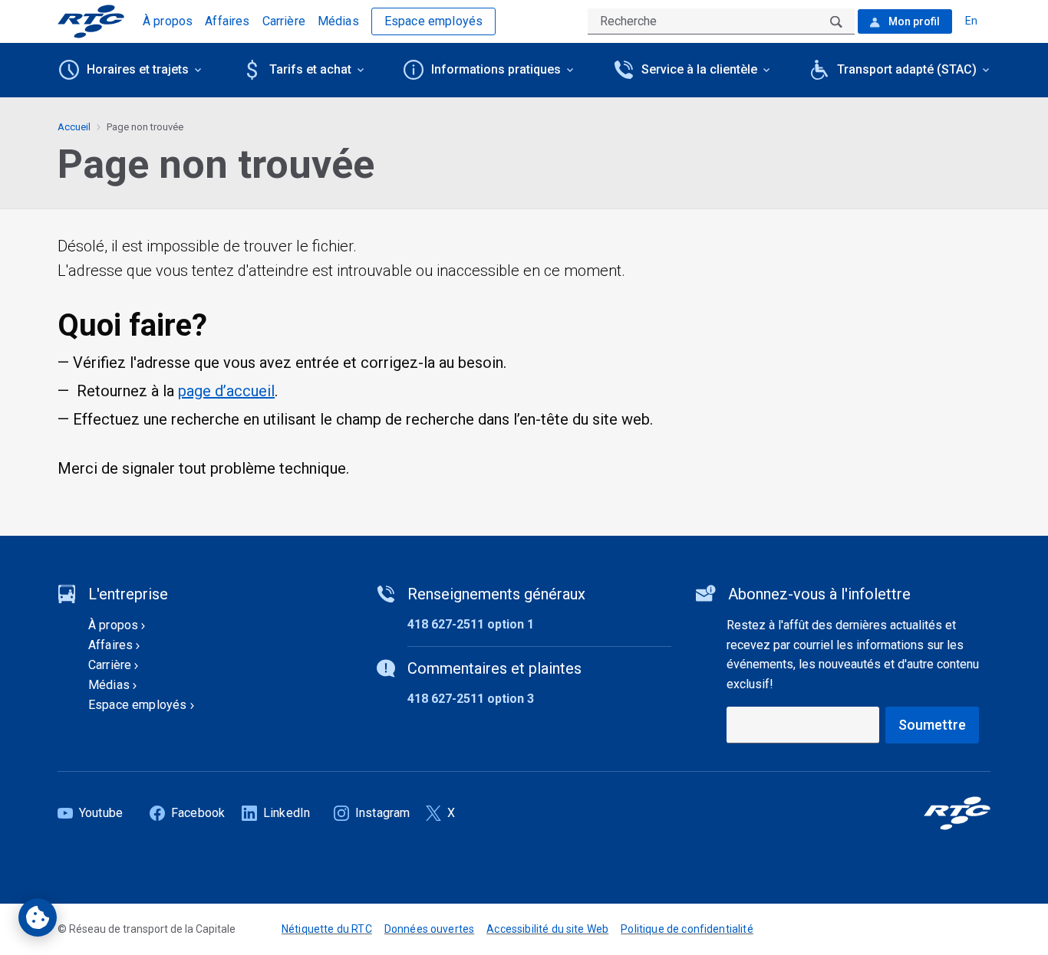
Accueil (74, 127)
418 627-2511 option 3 (470, 698)
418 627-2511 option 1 (470, 624)
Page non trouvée (145, 127)
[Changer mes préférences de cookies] (37, 917)
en (971, 21)
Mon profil (913, 21)
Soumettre (932, 725)
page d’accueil (226, 391)
